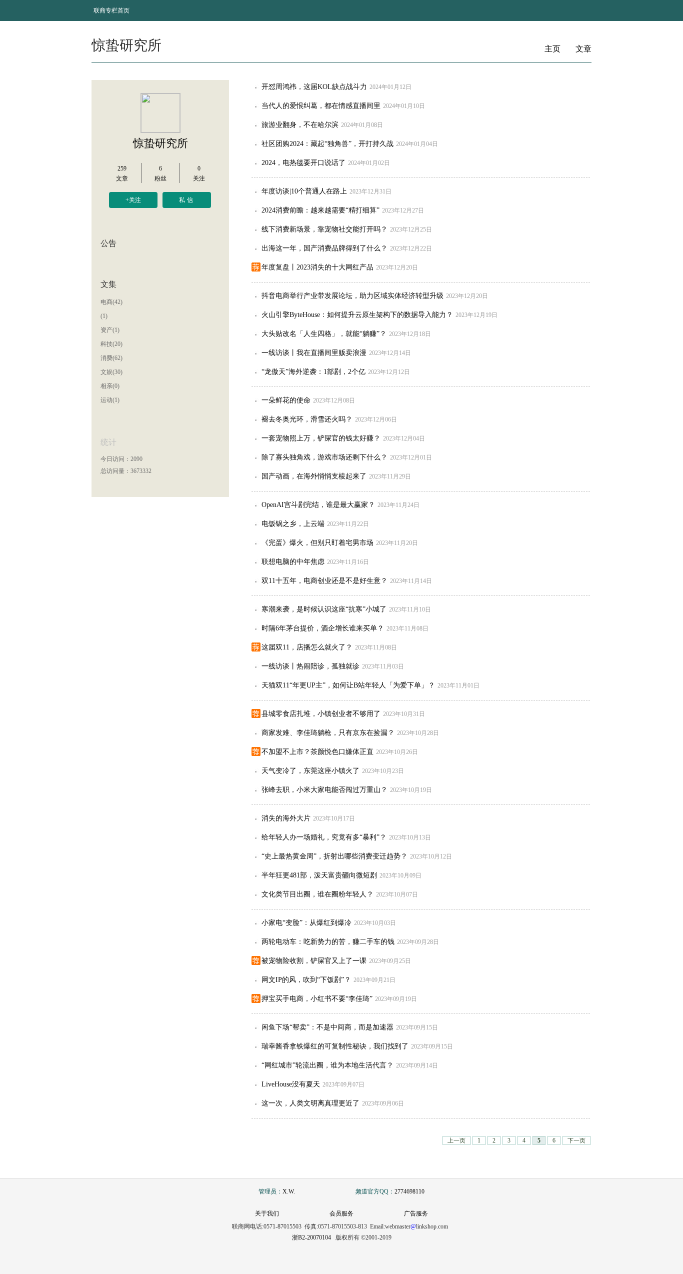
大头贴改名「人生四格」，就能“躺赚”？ (324, 334)
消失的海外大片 (286, 818)
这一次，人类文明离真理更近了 (311, 1103)
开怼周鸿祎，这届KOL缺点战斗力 (314, 86)
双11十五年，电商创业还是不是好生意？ (325, 580)
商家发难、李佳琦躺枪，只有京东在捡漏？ (328, 732)
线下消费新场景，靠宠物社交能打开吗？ (325, 229)
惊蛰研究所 (160, 143)
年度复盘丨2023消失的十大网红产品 (318, 267)
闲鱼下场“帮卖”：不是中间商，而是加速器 (328, 1027)
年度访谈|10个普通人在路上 (304, 191)
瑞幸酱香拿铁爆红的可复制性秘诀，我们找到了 (335, 1046)
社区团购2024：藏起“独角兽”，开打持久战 (328, 144)
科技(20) (111, 344)
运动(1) (110, 400)
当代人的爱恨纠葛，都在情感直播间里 (321, 106)
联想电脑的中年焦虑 (293, 562)
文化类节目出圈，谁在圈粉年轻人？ (318, 894)
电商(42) (111, 302)
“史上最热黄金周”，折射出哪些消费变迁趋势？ (335, 856)
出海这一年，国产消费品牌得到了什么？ (325, 248)
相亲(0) (110, 386)
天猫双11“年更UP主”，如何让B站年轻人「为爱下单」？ (348, 685)
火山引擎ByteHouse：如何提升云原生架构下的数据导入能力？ (357, 314)
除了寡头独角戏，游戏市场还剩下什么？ (325, 457)
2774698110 (409, 1191)
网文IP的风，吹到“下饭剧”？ (306, 980)
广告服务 (416, 1213)
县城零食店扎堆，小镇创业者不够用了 (321, 714)
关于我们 (267, 1213)
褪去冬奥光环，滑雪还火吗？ (307, 419)
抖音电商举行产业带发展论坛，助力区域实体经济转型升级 (353, 296)
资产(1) (110, 330)
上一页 (457, 1140)
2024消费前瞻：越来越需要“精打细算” (321, 210)
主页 (552, 48)
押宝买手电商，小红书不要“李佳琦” (317, 998)
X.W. (288, 1191)
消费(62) (111, 358)
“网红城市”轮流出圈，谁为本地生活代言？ (328, 1065)
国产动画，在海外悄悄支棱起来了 (314, 476)
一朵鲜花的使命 (286, 400)
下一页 (577, 1140)
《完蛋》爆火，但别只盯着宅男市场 (318, 542)
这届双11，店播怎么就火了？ (307, 647)
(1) (104, 316)
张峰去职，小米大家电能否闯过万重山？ (325, 790)
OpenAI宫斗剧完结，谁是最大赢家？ (318, 504)
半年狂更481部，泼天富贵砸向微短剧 (319, 875)
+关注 (133, 200)
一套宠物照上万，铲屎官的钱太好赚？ (321, 438)
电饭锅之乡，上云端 (293, 524)
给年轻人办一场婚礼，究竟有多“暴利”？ (324, 837)
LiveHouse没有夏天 (291, 1084)
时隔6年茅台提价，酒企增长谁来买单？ (323, 628)
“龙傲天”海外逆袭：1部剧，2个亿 (314, 372)
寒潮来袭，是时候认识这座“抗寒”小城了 (324, 609)
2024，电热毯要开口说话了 (304, 162)
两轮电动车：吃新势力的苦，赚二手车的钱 (328, 942)
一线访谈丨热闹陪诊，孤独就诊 (311, 666)
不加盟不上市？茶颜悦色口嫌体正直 (318, 752)
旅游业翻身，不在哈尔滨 (300, 124)
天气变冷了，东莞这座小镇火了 (311, 770)
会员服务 (342, 1213)
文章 (584, 48)
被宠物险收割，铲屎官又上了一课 (314, 960)
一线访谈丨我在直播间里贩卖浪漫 (314, 352)
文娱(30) (111, 372)
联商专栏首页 (112, 10)
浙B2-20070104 (311, 1237)
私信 (187, 200)
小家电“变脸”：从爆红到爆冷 (307, 922)
